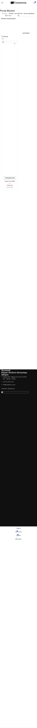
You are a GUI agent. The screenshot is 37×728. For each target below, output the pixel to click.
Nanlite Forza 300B (10, 181)
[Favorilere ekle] (14, 43)
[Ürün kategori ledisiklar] (26, 25)
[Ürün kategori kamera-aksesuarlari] (8, 18)
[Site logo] (19, 2)
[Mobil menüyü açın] (2, 3)
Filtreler (5, 36)
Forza (9, 183)
